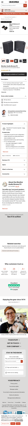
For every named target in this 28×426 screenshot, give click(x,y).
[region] (14, 321)
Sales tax (4, 402)
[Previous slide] (1, 48)
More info (3, 92)
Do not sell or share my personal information (14, 392)
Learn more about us (13, 302)
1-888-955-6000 (14, 115)
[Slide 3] (12, 61)
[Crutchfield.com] (14, 2)
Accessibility (17, 402)
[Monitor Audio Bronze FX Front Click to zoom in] (14, 47)
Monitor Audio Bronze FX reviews (10, 250)
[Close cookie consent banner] (26, 415)
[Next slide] (27, 48)
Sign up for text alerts (12, 367)
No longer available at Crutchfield (14, 74)
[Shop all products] (2, 2)
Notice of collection (14, 395)
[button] (26, 321)
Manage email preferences (14, 398)
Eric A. (17, 186)
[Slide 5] (20, 61)
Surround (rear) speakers (10, 17)
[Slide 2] (8, 61)
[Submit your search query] (25, 5)
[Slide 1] (3, 61)
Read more (5, 151)
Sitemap (24, 402)
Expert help (10, 112)
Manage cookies (14, 389)
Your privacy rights (14, 386)
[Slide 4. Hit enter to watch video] (16, 61)
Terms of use (10, 402)
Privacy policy (14, 383)
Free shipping (14, 13)
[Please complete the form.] (22, 361)
